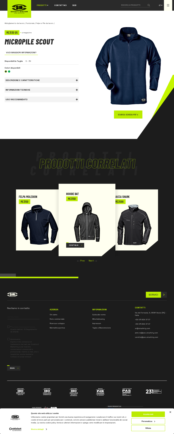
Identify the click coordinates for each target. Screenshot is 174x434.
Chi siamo (53, 315)
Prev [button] (82, 260)
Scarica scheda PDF (127, 114)
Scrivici (153, 294)
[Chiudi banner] (170, 412)
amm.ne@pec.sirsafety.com (146, 333)
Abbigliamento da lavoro (14, 23)
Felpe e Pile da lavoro (44, 23)
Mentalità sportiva (57, 328)
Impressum (96, 323)
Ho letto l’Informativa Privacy (23, 327)
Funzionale (30, 23)
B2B (74, 5)
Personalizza (147, 421)
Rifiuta (148, 428)
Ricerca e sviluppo (57, 323)
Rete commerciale (57, 319)
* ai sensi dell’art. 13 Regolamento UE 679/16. (23, 329)
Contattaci (60, 5)
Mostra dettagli (37, 429)
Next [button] (91, 260)
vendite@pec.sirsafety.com (146, 337)
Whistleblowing (98, 319)
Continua (73, 245)
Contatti (140, 308)
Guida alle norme (99, 315)
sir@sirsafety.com (142, 328)
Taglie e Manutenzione (101, 328)
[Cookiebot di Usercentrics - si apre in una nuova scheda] (15, 429)
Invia (12, 368)
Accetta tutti (148, 414)
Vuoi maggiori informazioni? (21, 52)
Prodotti (42, 5)
